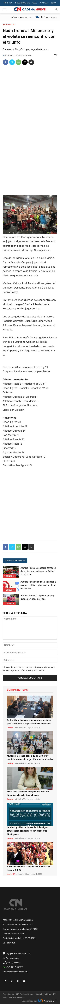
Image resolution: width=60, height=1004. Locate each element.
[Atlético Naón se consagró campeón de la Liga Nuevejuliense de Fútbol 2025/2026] (11, 572)
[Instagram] (11, 981)
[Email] (25, 62)
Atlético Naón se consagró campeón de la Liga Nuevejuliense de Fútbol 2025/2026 (38, 571)
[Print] (31, 62)
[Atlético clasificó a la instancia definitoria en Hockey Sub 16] (30, 853)
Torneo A (8, 24)
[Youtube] (24, 981)
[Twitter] (12, 62)
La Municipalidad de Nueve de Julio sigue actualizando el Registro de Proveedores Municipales (27, 831)
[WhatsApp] (18, 62)
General (10, 728)
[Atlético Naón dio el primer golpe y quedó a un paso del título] (11, 599)
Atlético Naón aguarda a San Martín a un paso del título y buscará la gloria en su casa (38, 585)
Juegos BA (11, 874)
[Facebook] (5, 62)
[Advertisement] (30, 99)
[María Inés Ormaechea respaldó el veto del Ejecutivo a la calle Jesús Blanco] (30, 778)
